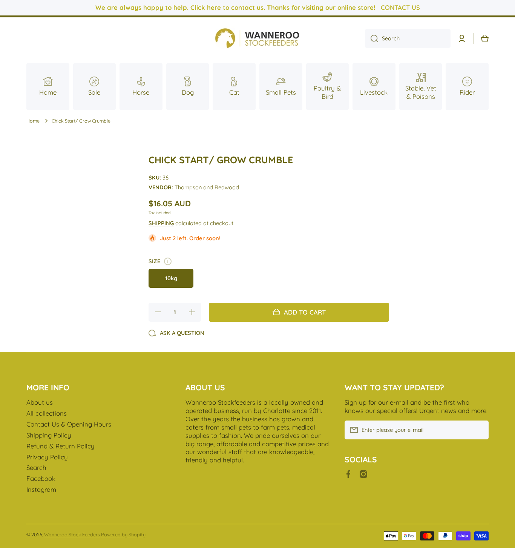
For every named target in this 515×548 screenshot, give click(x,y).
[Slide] (168, 261)
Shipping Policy (48, 435)
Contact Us (400, 7)
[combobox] (408, 38)
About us (39, 402)
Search (36, 467)
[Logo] (257, 38)
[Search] (371, 38)
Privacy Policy (47, 457)
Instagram (41, 489)
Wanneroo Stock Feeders (72, 534)
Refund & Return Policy (60, 446)
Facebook (40, 478)
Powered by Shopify (123, 534)
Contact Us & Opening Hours (68, 424)
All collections (46, 413)
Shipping (161, 223)
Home (33, 121)
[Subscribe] (479, 430)
